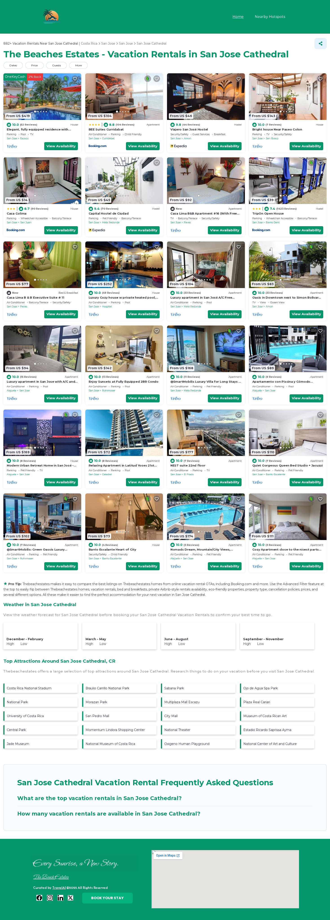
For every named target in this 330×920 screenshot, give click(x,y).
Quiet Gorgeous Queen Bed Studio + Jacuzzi (287, 465)
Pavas (187, 222)
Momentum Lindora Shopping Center (115, 730)
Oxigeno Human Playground (186, 744)
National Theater (177, 730)
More (78, 65)
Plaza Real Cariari (256, 702)
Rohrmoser (108, 390)
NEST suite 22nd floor (187, 465)
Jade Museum (18, 744)
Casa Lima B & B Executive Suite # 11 (35, 297)
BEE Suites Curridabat (106, 129)
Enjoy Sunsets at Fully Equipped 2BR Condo (123, 381)
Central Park (16, 730)
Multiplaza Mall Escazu (182, 702)
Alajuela (11, 390)
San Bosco (272, 138)
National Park (17, 702)
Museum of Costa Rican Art (265, 716)
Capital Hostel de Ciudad (109, 213)
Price (34, 65)
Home (238, 17)
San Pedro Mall (97, 716)
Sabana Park (174, 688)
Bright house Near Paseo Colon (277, 129)
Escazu (24, 138)
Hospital (107, 306)
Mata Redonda (110, 222)
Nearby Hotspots (270, 17)
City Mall (171, 716)
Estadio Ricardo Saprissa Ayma (267, 730)
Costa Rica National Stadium (29, 688)
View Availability (61, 146)
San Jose (12, 138)
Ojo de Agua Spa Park (260, 688)
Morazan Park (96, 702)
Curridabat (108, 138)
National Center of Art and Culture (270, 744)
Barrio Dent (272, 222)
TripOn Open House (268, 213)
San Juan (25, 222)
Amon (187, 138)
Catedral (107, 474)
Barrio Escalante (275, 474)
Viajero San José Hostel (189, 129)
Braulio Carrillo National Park (107, 688)
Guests (56, 65)
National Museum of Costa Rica (110, 744)
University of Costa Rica (25, 716)
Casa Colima (16, 213)
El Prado (189, 474)
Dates (13, 65)
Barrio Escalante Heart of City (112, 549)
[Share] (321, 43)
